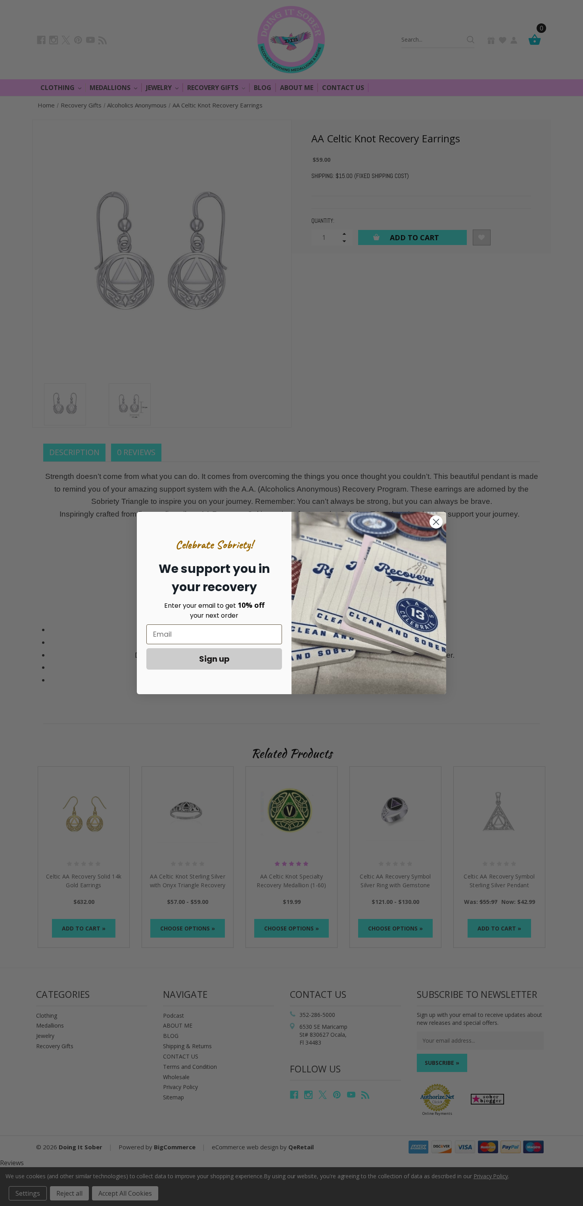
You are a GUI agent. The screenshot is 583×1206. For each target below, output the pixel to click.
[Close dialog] (436, 522)
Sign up (214, 658)
